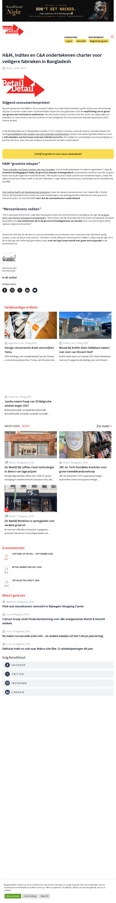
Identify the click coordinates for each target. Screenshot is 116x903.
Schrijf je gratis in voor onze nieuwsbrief (58, 154)
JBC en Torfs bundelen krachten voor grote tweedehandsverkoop (83, 469)
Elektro (66, 343)
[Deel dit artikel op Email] (34, 290)
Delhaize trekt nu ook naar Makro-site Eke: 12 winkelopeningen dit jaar (47, 648)
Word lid (81, 40)
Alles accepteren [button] (12, 896)
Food (11, 396)
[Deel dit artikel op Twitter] (19, 290)
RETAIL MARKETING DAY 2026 (27, 566)
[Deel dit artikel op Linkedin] (27, 290)
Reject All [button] (44, 896)
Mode (9, 68)
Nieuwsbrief (96, 37)
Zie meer (103, 426)
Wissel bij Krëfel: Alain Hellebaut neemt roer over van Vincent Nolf (84, 350)
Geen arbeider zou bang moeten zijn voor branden (29, 169)
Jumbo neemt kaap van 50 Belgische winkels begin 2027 (28, 403)
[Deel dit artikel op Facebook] (4, 290)
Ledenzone (70, 37)
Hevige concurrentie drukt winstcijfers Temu (29, 350)
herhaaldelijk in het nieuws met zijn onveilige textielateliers (38, 134)
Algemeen (13, 343)
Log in (69, 40)
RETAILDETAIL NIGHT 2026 (26, 580)
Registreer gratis (99, 40)
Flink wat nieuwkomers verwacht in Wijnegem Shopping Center (43, 606)
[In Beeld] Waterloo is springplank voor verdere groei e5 (30, 523)
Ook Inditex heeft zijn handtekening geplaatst (26, 192)
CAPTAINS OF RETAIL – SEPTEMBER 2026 (32, 553)
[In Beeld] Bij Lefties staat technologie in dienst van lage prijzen (29, 469)
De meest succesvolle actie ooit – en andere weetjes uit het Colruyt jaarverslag (52, 636)
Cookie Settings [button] (30, 896)
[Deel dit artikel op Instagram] (12, 290)
